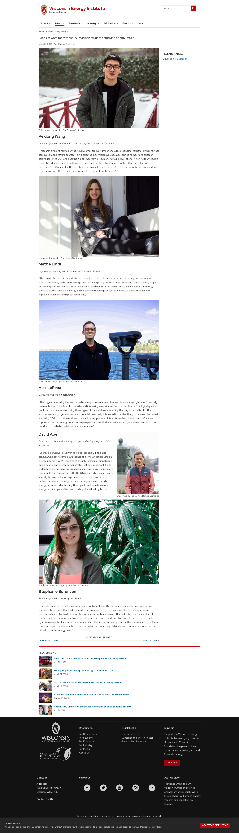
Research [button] (74, 23)
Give (140, 23)
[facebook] (87, 787)
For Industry (85, 745)
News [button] (58, 23)
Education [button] (110, 23)
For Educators (86, 741)
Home (42, 31)
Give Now (172, 762)
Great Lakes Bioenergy (133, 741)
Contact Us (43, 799)
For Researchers (88, 734)
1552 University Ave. (48, 787)
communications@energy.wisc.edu (143, 816)
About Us (84, 752)
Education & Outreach (175, 58)
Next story (150, 640)
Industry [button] (92, 23)
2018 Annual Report (99, 637)
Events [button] (126, 23)
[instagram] (135, 787)
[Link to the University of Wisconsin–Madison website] (56, 741)
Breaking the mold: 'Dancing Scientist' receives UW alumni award (91, 694)
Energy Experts (130, 734)
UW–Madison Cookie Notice (149, 826)
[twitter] (103, 787)
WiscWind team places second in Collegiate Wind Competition (90, 658)
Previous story (50, 640)
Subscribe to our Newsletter (137, 737)
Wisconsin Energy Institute (77, 8)
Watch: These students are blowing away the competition (88, 682)
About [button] (45, 23)
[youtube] (119, 787)
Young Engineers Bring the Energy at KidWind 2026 (83, 670)
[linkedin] (152, 787)
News (50, 31)
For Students (86, 737)
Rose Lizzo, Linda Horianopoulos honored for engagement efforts (92, 706)
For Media (84, 748)
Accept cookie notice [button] (215, 825)
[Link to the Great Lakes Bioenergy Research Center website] (56, 763)
